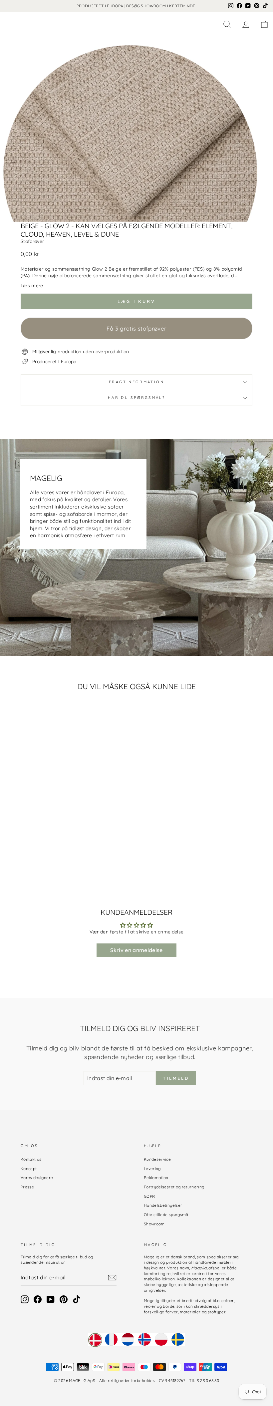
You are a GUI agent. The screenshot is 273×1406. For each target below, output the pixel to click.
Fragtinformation (136, 382)
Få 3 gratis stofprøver (137, 328)
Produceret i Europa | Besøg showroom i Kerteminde (136, 5)
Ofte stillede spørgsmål (166, 1214)
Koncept (29, 1168)
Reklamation (156, 1177)
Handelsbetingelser (163, 1205)
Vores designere (37, 1177)
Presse (27, 1186)
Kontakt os (31, 1159)
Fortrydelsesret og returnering (174, 1186)
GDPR (149, 1196)
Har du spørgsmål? (136, 397)
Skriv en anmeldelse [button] (136, 950)
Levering (152, 1168)
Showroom (154, 1223)
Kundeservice (157, 1159)
